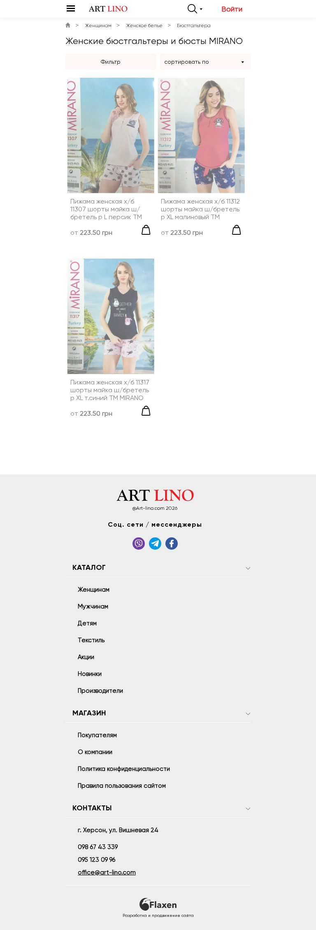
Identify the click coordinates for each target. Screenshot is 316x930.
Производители (100, 690)
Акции (86, 657)
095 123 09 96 (96, 859)
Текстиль (91, 640)
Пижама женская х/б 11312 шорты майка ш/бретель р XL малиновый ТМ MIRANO (200, 209)
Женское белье (144, 25)
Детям (87, 623)
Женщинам (98, 25)
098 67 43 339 (98, 847)
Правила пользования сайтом (122, 785)
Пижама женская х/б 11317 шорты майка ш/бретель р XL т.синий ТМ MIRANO (109, 390)
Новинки (90, 674)
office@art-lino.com (107, 872)
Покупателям (97, 735)
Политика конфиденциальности (124, 769)
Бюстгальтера (194, 25)
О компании (95, 752)
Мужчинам (93, 606)
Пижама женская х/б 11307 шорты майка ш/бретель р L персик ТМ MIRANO (106, 209)
